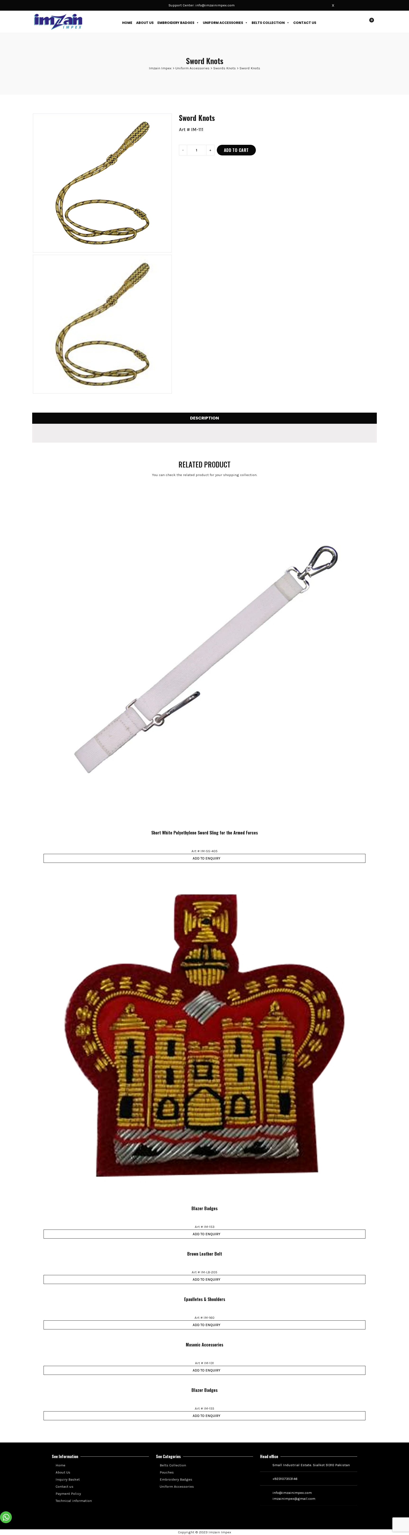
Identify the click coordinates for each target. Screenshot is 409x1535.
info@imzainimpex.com (215, 5)
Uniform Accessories (223, 22)
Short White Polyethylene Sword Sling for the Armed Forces (204, 832)
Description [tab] (204, 418)
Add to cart (236, 150)
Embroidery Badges (175, 22)
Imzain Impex (220, 1532)
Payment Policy (68, 1493)
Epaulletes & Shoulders (204, 1299)
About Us (145, 22)
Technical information (73, 1501)
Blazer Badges (204, 1208)
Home (127, 22)
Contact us (304, 22)
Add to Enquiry (206, 858)
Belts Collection (268, 22)
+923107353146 (285, 1479)
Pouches (166, 1472)
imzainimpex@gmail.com (293, 1498)
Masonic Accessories (204, 1344)
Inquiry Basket (67, 1479)
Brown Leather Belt (204, 1254)
